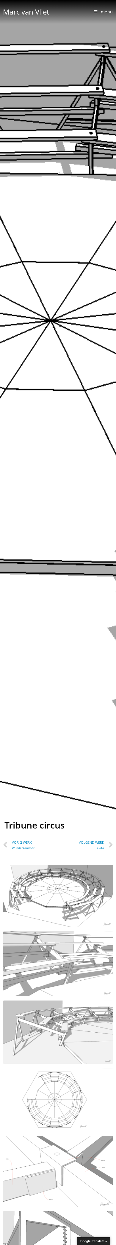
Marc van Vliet (26, 12)
